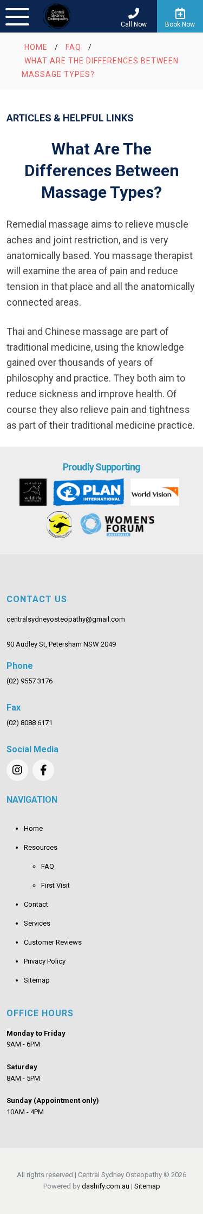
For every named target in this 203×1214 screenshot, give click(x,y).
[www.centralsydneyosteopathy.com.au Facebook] (43, 770)
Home (33, 828)
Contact (36, 904)
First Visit (55, 885)
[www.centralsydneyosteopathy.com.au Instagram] (17, 770)
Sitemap (37, 980)
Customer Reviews (53, 942)
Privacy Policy (45, 961)
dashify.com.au (105, 1186)
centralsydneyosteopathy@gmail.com (65, 619)
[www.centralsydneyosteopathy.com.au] (56, 16)
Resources (40, 847)
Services (37, 923)
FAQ (47, 866)
